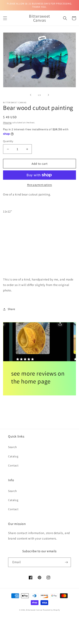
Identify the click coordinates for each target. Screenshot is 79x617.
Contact (13, 465)
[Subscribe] (66, 562)
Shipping (7, 122)
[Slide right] (48, 94)
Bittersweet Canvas (34, 610)
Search (12, 447)
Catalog (13, 456)
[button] (5, 18)
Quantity (8, 141)
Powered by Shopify (51, 610)
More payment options (39, 184)
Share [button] (11, 309)
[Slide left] (30, 94)
